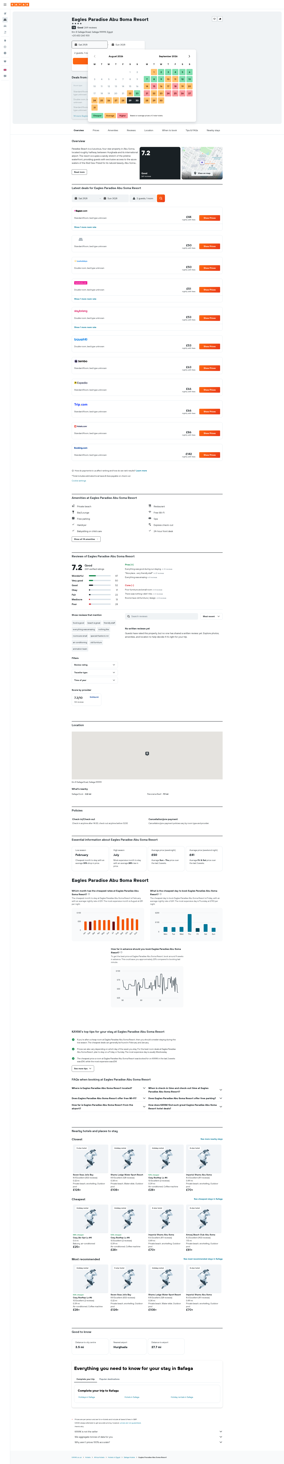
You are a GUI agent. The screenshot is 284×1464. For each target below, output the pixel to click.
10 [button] (94, 86)
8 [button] (130, 79)
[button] (5, 4)
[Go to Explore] (5, 41)
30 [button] (137, 100)
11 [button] (102, 86)
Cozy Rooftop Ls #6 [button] (157, 1177)
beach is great (94, 623)
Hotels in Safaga (132, 1397)
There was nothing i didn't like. (144, 593)
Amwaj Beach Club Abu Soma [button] (200, 1234)
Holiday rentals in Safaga (182, 1397)
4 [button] (101, 79)
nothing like (103, 629)
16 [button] (137, 86)
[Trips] (5, 61)
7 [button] (123, 79)
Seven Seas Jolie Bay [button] (83, 1174)
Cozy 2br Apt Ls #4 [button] (82, 1237)
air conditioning (80, 642)
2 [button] (137, 72)
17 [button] (94, 93)
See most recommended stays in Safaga (203, 1259)
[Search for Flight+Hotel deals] (5, 32)
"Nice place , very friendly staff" (144, 573)
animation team (80, 649)
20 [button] (115, 93)
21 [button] (123, 93)
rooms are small (80, 636)
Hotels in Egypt (114, 1457)
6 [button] (116, 79)
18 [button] (102, 93)
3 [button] (94, 79)
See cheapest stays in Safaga (208, 1199)
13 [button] (116, 86)
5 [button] (108, 79)
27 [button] (116, 100)
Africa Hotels (99, 1457)
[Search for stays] (5, 20)
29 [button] (130, 100)
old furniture (96, 642)
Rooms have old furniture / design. (145, 598)
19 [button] (109, 93)
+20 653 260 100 (80, 35)
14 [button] (123, 86)
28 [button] (123, 100)
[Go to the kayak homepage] (20, 4)
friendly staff (109, 623)
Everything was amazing (141, 577)
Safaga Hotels (129, 1457)
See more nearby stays (212, 1139)
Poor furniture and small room (143, 589)
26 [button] (108, 100)
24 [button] (94, 100)
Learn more (141, 470)
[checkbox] (86, 699)
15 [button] (130, 86)
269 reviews (90, 27)
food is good (78, 623)
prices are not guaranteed (130, 1423)
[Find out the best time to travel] (5, 53)
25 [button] (101, 100)
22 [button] (130, 93)
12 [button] (109, 86)
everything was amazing (84, 629)
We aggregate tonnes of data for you (94, 1436)
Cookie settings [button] (79, 480)
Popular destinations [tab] (109, 1379)
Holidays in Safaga (86, 1397)
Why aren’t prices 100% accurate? (92, 1442)
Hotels (88, 1457)
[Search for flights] (5, 14)
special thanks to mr (100, 636)
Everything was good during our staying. (148, 569)
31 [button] (94, 107)
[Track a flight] (5, 47)
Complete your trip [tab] (85, 1379)
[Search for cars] (5, 26)
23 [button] (137, 93)
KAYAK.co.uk (77, 1457)
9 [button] (137, 79)
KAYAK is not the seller (86, 1431)
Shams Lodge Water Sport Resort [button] (127, 1174)
